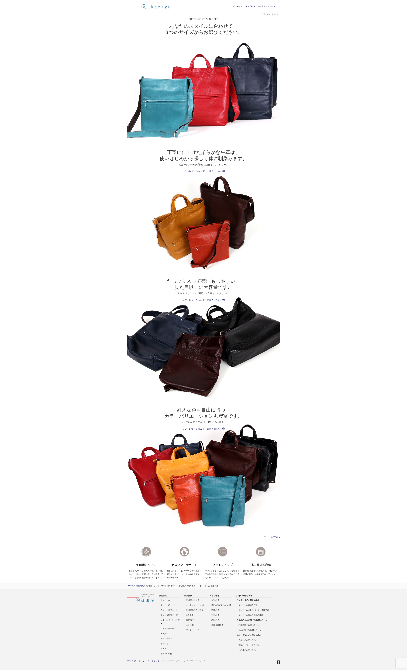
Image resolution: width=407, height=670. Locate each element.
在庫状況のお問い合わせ (248, 625)
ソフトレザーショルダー (170, 622)
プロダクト (237, 6)
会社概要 (190, 615)
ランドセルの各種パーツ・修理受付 (253, 610)
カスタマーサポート (266, 6)
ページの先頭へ (273, 537)
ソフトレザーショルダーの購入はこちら (202, 171)
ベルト (163, 648)
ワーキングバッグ (168, 628)
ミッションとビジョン (195, 605)
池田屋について (192, 600)
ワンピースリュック (169, 610)
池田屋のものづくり (194, 610)
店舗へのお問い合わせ (248, 640)
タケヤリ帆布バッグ (169, 615)
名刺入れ (164, 633)
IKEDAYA (191, 661)
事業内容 (190, 620)
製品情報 (163, 595)
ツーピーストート (168, 605)
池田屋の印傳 (166, 654)
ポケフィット (166, 638)
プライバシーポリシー (136, 661)
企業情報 (188, 595)
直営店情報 (214, 595)
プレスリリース (192, 630)
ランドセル (250, 6)
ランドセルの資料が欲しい (249, 605)
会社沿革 (190, 625)
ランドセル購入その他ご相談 (250, 615)
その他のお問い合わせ (248, 650)
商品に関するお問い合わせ (249, 630)
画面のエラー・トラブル (248, 645)
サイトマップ (153, 661)
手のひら (164, 643)
